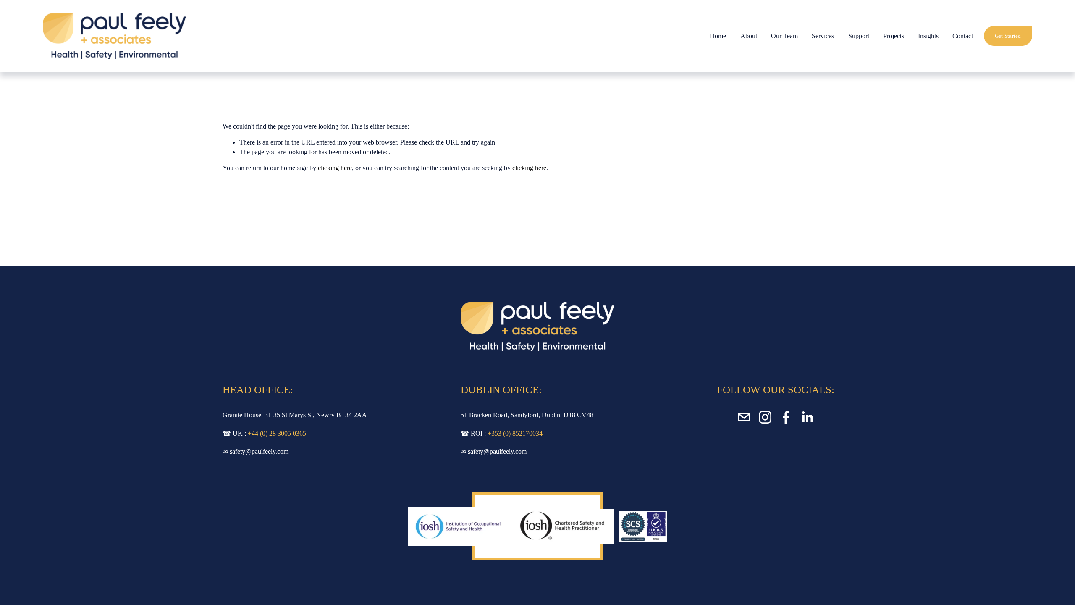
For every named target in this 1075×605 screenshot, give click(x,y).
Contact (962, 35)
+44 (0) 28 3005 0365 (277, 433)
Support (858, 35)
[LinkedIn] (807, 417)
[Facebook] (786, 417)
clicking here (335, 167)
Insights (928, 35)
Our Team (784, 35)
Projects (893, 35)
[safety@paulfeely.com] (744, 417)
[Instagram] (765, 417)
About (748, 35)
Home (718, 35)
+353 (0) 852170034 (515, 433)
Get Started (1008, 36)
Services (823, 35)
